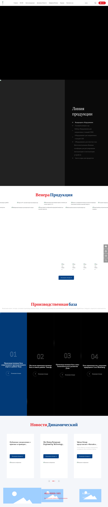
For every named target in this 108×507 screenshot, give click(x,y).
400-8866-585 (52, 493)
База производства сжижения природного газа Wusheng (94, 366)
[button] (49, 481)
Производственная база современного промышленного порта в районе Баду (13, 365)
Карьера (86, 493)
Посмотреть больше (16, 373)
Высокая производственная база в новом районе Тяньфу (40, 366)
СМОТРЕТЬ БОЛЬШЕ (88, 497)
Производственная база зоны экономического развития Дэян (67, 366)
